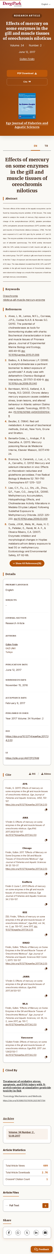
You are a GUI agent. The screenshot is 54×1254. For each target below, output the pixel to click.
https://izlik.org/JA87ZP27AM (22, 758)
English (45, 4)
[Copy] (46, 810)
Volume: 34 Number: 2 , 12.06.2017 (22, 1134)
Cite (25, 82)
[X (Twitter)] (27, 1232)
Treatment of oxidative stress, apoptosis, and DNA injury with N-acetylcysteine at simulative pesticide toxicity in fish (27, 1086)
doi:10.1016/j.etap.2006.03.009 (31, 518)
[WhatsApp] (18, 1232)
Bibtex (47, 774)
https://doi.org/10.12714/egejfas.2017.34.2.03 (26, 804)
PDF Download (25, 73)
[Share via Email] (45, 1232)
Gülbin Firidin (27, 58)
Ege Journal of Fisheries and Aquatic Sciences (27, 125)
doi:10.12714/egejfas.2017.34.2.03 (21, 835)
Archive (8, 1118)
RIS (34, 774)
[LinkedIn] (36, 1232)
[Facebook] (9, 1232)
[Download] (45, 1205)
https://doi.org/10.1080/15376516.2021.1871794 (24, 1100)
